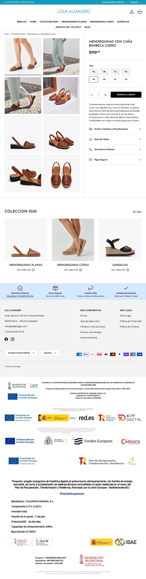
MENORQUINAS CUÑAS (102, 21)
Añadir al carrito (126, 94)
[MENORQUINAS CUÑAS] (73, 240)
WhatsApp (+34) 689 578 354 (20, 296)
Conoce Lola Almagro (91, 332)
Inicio (7, 34)
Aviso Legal (125, 315)
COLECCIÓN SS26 (49, 21)
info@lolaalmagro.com (16, 326)
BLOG (87, 27)
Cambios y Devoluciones (92, 326)
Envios (83, 315)
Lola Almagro (16, 366)
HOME (33, 21)
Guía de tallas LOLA (90, 321)
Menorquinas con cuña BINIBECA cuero (41, 34)
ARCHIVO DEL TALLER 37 (68, 27)
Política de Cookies (129, 326)
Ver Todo (137, 211)
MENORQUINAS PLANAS (74, 21)
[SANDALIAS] (120, 240)
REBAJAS (22, 21)
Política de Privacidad (130, 321)
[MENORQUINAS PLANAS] (26, 240)
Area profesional (88, 337)
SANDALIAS (123, 21)
